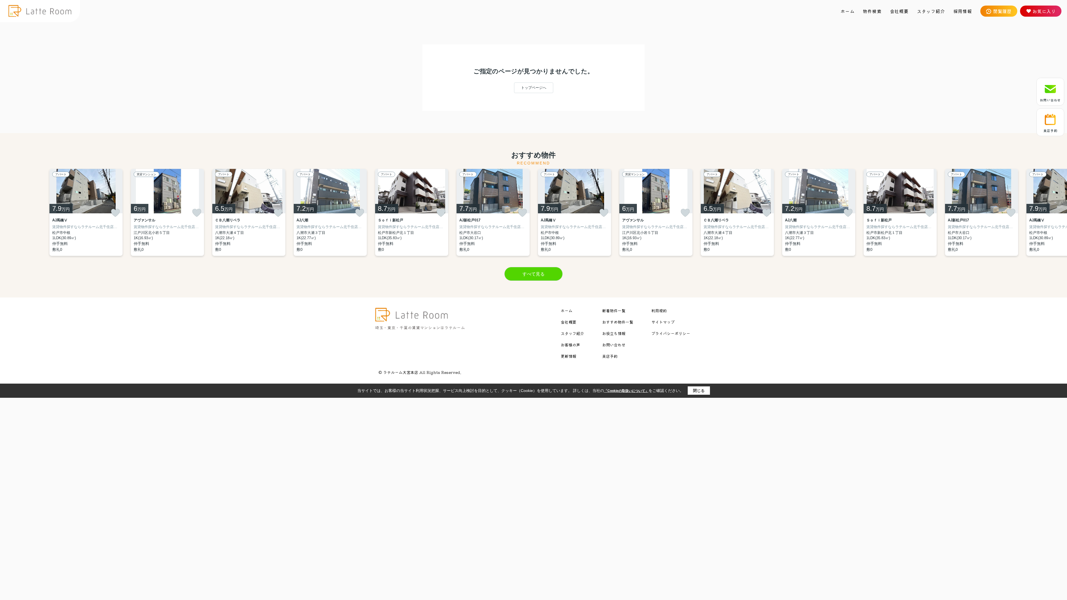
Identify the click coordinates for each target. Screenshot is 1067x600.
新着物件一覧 (613, 310)
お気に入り (1044, 11)
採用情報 (962, 11)
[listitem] (411, 212)
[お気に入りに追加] (115, 213)
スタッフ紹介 (931, 11)
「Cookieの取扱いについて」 (626, 391)
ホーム (847, 11)
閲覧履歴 (1002, 11)
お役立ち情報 (613, 333)
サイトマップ (663, 322)
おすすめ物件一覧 (617, 322)
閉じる (699, 390)
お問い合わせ (1050, 100)
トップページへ (533, 88)
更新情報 (568, 356)
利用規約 (659, 310)
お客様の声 (570, 345)
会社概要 (899, 11)
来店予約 (1050, 130)
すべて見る (533, 274)
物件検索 (872, 11)
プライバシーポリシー (670, 333)
